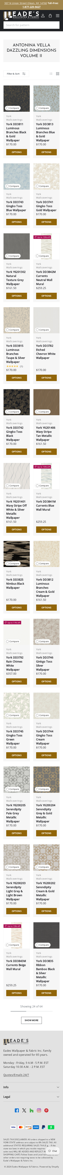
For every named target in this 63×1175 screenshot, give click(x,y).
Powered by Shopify (49, 1166)
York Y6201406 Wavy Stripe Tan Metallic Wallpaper (45, 434)
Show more (31, 1020)
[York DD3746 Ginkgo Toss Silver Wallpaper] (46, 632)
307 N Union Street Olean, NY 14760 (25, 3)
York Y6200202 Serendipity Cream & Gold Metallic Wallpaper (45, 891)
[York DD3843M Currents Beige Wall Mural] (17, 935)
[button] (50, 15)
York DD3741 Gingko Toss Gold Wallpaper (46, 206)
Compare (14, 108)
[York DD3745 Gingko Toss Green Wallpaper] (17, 706)
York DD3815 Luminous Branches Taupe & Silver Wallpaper (15, 354)
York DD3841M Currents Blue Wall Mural (46, 505)
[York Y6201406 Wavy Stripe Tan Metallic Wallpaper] (46, 402)
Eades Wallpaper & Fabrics (25, 1166)
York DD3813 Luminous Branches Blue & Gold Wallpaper (45, 132)
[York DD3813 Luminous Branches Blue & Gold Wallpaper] (46, 98)
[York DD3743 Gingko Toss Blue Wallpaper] (17, 176)
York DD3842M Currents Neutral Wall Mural (46, 278)
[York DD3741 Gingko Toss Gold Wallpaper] (46, 176)
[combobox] (31, 25)
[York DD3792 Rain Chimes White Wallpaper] (17, 632)
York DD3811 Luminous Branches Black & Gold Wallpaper (16, 132)
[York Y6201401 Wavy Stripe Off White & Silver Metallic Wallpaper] (17, 476)
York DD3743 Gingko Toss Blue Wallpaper (16, 206)
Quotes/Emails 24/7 (16, 1075)
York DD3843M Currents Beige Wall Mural (16, 965)
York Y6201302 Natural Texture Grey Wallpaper (16, 278)
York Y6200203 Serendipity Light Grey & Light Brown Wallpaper (16, 891)
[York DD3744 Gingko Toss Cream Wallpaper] (46, 706)
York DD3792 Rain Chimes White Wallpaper (15, 663)
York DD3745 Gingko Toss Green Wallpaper (15, 737)
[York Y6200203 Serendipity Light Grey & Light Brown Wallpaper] (17, 857)
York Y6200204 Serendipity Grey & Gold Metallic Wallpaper (45, 813)
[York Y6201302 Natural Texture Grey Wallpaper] (17, 246)
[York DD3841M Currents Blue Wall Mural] (46, 476)
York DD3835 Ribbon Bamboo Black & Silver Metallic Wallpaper (45, 971)
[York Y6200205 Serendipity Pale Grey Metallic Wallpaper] (17, 780)
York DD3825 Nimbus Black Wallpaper (15, 584)
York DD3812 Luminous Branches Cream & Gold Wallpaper (45, 588)
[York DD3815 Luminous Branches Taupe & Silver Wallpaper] (17, 320)
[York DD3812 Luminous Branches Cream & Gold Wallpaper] (46, 554)
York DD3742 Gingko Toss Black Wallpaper (15, 434)
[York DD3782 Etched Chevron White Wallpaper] (46, 320)
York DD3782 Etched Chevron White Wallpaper (46, 352)
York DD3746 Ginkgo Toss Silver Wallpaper (44, 663)
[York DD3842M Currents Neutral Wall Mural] (46, 246)
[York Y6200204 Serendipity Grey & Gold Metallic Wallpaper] (46, 780)
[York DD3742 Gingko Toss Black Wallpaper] (17, 402)
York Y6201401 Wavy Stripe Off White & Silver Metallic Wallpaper (16, 510)
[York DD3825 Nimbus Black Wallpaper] (17, 554)
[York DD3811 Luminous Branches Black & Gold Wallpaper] (17, 98)
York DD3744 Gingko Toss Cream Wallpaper (44, 737)
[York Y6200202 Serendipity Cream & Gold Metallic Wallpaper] (46, 857)
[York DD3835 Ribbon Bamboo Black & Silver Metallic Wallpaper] (46, 935)
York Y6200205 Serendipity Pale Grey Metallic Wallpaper (16, 813)
